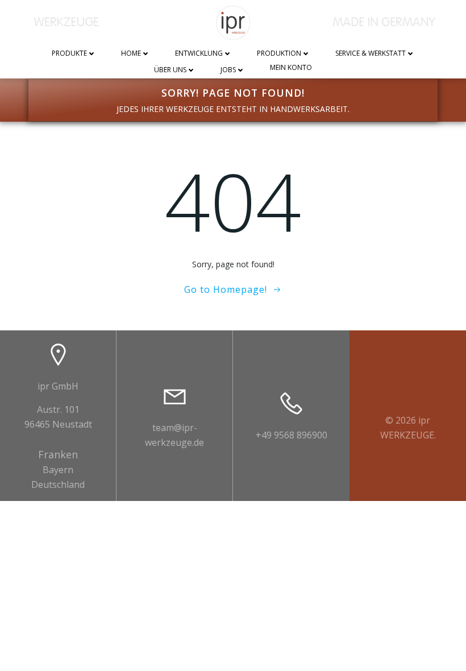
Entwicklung (199, 53)
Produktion (279, 53)
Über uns (170, 70)
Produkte (69, 53)
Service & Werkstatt (370, 53)
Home (131, 53)
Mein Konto (291, 68)
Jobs (228, 70)
